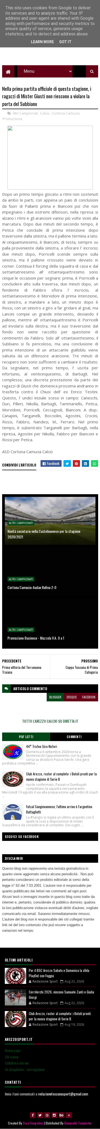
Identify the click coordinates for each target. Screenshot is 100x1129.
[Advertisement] (50, 52)
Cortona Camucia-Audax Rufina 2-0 (31, 587)
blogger (55, 697)
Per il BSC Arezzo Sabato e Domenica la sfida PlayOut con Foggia (59, 973)
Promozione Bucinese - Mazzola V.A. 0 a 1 (35, 638)
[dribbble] (47, 1115)
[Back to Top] (69, 1115)
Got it (65, 42)
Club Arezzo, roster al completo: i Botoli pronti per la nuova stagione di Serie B (60, 1016)
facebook (88, 697)
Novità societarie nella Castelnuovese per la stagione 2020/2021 (43, 533)
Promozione (12, 118)
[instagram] (54, 1115)
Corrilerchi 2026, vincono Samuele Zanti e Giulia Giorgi (61, 994)
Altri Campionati (25, 113)
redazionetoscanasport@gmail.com (63, 1094)
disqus (72, 697)
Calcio (45, 113)
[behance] (62, 1115)
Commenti (74, 737)
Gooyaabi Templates (78, 1123)
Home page (13, 1050)
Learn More (42, 42)
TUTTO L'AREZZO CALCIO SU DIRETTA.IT (50, 721)
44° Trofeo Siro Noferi (41, 746)
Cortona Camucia (65, 113)
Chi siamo (11, 1057)
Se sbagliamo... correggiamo (25, 1069)
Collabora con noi (17, 1063)
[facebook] (33, 1115)
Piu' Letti (26, 737)
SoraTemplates (33, 1123)
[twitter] (40, 1115)
